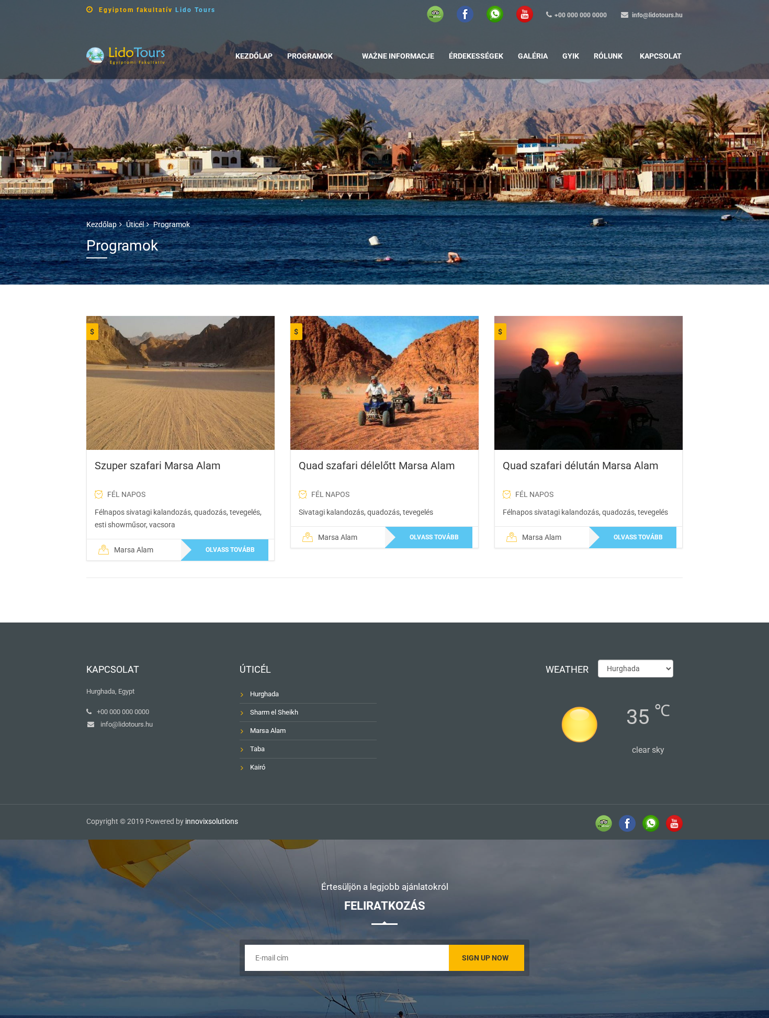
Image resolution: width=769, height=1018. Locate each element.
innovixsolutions (211, 821)
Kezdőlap (254, 56)
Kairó (257, 767)
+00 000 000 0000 (581, 15)
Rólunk (608, 56)
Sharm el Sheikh (274, 712)
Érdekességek (476, 56)
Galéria (533, 56)
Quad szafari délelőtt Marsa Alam (377, 465)
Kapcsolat (661, 56)
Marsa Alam (268, 730)
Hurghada (264, 694)
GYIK (570, 56)
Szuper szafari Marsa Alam (158, 465)
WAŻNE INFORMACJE (398, 56)
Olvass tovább (230, 549)
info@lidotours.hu (657, 15)
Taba (257, 749)
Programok (310, 56)
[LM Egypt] (125, 55)
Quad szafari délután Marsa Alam (581, 465)
